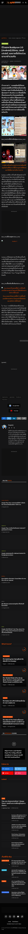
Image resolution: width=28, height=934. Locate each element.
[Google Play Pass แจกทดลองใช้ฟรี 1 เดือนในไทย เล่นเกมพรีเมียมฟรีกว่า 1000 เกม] (14, 491)
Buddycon (18, 397)
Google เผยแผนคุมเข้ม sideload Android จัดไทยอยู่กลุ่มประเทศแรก (13, 554)
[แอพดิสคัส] (13, 2)
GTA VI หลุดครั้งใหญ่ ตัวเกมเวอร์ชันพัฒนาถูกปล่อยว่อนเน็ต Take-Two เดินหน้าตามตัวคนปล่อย (19, 883)
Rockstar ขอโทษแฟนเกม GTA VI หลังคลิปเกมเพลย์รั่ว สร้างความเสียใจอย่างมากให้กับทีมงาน (19, 816)
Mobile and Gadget (6, 860)
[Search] (25, 2)
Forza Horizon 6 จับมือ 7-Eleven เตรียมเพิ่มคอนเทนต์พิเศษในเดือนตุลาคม (18, 844)
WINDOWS (4, 870)
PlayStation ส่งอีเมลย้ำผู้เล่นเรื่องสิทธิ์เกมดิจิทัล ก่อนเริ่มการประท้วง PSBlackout (18, 894)
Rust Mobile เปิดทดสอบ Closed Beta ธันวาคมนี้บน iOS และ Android (14, 579)
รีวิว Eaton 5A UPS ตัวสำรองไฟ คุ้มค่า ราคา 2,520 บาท (14, 702)
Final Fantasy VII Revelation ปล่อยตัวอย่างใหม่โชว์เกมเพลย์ (18, 835)
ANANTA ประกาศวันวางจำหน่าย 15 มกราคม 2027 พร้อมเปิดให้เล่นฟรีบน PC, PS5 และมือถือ (19, 826)
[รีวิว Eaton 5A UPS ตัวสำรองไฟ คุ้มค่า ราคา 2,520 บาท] (14, 698)
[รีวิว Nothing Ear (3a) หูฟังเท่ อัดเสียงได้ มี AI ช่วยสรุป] (14, 656)
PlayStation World (6, 892)
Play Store (4, 399)
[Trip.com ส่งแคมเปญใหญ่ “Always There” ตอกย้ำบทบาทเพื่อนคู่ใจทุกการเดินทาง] (14, 789)
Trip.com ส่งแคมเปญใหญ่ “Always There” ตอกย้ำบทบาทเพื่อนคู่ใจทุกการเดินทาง (14, 803)
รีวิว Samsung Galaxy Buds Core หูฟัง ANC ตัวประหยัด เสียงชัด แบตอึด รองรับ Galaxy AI (19, 862)
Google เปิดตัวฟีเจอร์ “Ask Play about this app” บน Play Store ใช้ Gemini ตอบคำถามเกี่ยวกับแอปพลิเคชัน (13, 630)
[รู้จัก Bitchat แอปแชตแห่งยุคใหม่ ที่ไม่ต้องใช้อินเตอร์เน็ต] (14, 592)
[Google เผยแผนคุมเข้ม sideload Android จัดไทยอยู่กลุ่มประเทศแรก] (14, 542)
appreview (12, 397)
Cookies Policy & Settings (14, 923)
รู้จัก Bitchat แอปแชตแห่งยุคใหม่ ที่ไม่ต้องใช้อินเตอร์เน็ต (13, 604)
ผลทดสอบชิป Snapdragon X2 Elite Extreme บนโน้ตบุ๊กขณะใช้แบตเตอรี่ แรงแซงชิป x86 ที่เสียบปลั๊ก (19, 872)
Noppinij (10, 425)
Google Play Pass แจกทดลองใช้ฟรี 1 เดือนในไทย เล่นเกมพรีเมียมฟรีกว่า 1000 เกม (13, 503)
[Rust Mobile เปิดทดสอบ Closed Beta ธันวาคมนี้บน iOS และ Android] (14, 567)
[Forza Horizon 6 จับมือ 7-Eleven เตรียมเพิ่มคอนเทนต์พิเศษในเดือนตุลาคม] (6, 845)
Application (18, 38)
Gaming (4, 881)
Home (10, 38)
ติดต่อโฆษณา (15, 921)
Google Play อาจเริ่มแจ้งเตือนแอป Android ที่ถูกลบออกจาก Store (13, 529)
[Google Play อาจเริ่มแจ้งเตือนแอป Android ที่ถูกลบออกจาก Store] (14, 517)
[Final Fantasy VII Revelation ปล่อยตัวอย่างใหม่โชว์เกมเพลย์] (6, 836)
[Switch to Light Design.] (23, 2)
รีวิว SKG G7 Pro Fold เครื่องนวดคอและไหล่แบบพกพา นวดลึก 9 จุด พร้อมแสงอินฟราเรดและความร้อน (13, 722)
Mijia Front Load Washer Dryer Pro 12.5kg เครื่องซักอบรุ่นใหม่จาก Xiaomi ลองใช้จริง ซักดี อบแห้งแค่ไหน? (14, 754)
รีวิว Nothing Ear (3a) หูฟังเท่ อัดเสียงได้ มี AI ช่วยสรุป (13, 660)
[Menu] (3, 2)
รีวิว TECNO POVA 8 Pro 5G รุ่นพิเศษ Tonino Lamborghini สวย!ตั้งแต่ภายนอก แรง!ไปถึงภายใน (13, 680)
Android (13, 38)
